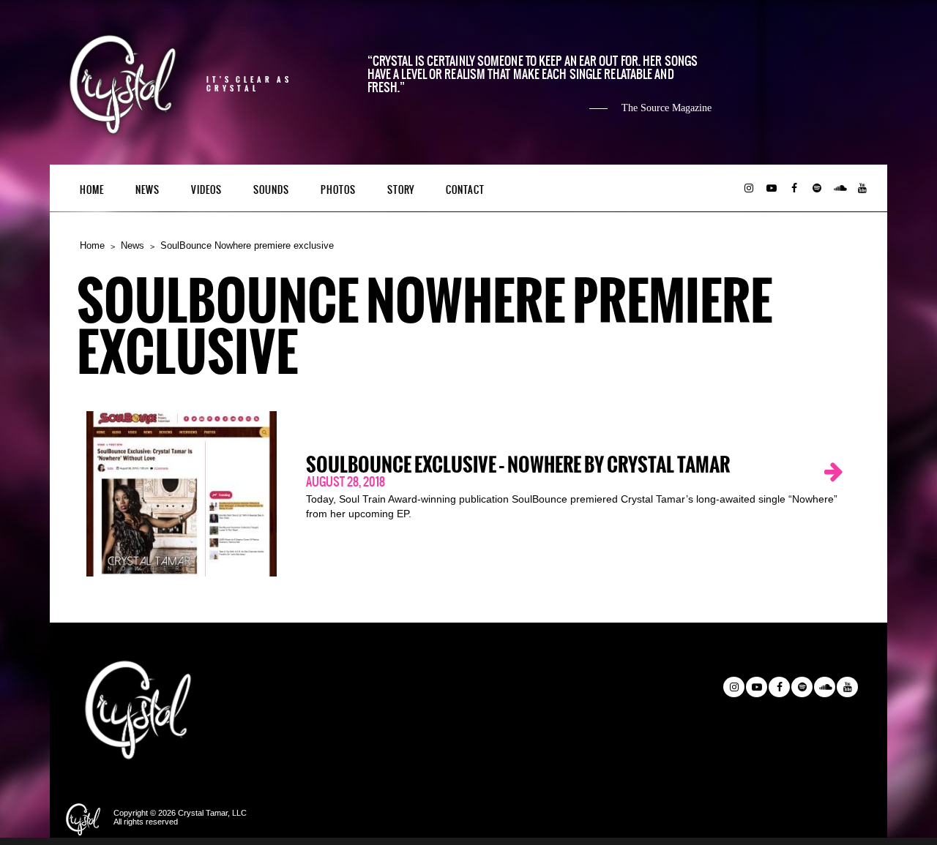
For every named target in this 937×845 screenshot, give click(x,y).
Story (400, 190)
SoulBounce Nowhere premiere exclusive (247, 245)
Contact (465, 190)
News (147, 190)
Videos (206, 190)
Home (92, 190)
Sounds (271, 190)
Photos (338, 190)
